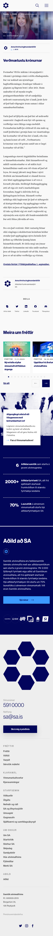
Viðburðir (8, 795)
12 (44, 376)
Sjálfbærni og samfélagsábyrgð (19, 821)
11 (41, 376)
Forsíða (6, 14)
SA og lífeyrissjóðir (13, 808)
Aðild (6, 879)
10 (38, 376)
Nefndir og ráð (10, 804)
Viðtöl (6, 755)
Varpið (6, 760)
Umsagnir (8, 813)
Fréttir (14, 14)
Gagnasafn (9, 817)
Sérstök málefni (11, 764)
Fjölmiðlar (8, 861)
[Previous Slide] (35, 383)
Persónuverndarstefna (13, 914)
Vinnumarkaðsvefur (13, 777)
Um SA (6, 835)
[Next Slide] (46, 383)
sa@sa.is (13, 716)
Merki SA (8, 865)
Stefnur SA (8, 844)
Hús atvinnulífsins (12, 857)
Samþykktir (9, 852)
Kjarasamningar (11, 782)
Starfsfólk (8, 839)
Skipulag (7, 848)
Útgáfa (6, 800)
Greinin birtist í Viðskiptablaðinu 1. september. (26, 264)
